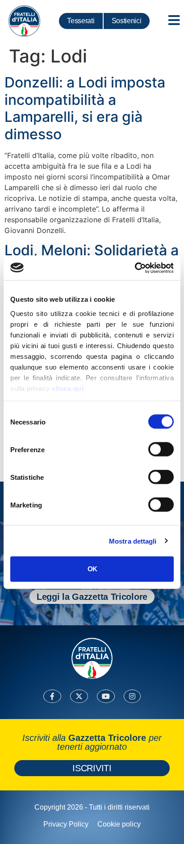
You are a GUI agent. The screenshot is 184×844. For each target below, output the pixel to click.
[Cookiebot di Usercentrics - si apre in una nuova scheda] (135, 268)
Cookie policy (119, 824)
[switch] (161, 449)
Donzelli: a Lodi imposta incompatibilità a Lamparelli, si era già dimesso (84, 108)
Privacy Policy (65, 824)
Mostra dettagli (133, 541)
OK (92, 569)
